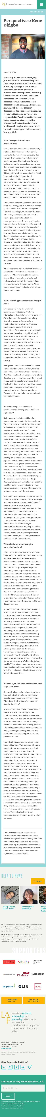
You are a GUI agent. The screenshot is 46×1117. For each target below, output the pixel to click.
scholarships (18, 1016)
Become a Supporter (33, 1000)
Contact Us (6, 1048)
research (26, 1013)
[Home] (17, 4)
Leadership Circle (11, 1000)
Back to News (36, 12)
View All (37, 881)
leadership (17, 1019)
